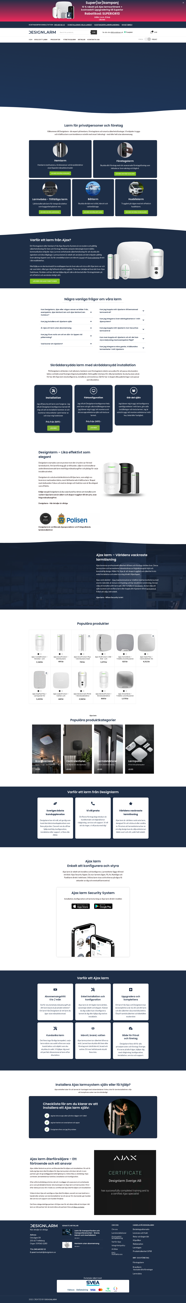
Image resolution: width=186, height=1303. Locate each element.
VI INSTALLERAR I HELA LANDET (79, 25)
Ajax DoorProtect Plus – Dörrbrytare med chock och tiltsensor (82, 659)
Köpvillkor (137, 1240)
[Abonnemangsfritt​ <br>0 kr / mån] (55, 989)
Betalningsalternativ (141, 1229)
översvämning (94, 257)
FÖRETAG (140, 39)
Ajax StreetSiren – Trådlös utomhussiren (125, 695)
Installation (53, 397)
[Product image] (40, 643)
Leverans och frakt (140, 1233)
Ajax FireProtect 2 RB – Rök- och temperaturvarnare (103, 659)
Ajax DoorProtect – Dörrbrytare (61, 658)
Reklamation (138, 1244)
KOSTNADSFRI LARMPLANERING (106, 25)
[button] (58, 576)
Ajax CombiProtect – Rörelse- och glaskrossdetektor (40, 659)
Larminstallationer (119, 1233)
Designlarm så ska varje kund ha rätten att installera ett (72, 492)
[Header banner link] (90, 11)
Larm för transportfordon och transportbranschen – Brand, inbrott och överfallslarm (87, 1233)
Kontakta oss (117, 1254)
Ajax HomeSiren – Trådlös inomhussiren (125, 658)
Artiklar (115, 1249)
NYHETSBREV (127, 25)
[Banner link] (46, 749)
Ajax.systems (79, 1207)
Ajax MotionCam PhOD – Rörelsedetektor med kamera (82, 696)
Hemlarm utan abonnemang (86, 1243)
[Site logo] (42, 32)
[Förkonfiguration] (93, 390)
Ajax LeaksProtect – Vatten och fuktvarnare (61, 696)
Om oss (115, 1229)
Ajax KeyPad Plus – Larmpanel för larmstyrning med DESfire (39, 697)
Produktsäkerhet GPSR (142, 1251)
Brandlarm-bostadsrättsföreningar (143, 1268)
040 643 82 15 (59, 25)
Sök (93, 32)
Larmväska (137, 1273)
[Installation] (53, 390)
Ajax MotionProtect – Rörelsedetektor (104, 695)
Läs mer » (77, 1238)
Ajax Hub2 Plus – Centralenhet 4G (146, 658)
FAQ (113, 1253)
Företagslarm (138, 1262)
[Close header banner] (183, 2)
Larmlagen (137, 1247)
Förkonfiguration (93, 397)
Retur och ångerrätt (141, 1236)
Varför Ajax (116, 1242)
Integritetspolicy (118, 1245)
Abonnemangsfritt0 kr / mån (55, 998)
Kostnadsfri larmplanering (117, 1237)
